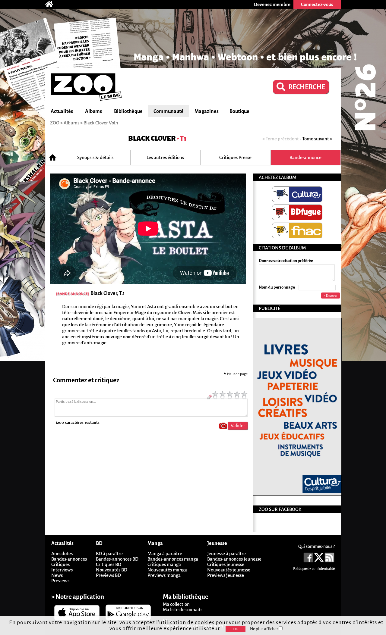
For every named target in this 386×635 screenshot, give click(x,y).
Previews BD (108, 575)
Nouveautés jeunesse (228, 569)
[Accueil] (52, 4)
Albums (93, 111)
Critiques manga (164, 564)
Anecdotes (62, 553)
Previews (60, 580)
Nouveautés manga (167, 569)
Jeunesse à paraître (226, 553)
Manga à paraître (164, 553)
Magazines (207, 111)
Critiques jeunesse (225, 564)
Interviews (62, 569)
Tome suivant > (317, 138)
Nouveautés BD (111, 569)
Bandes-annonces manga (172, 558)
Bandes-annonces (69, 558)
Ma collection (176, 604)
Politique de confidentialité (314, 569)
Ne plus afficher (264, 629)
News (57, 575)
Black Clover (152, 138)
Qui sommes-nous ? (316, 546)
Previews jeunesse (225, 575)
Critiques (60, 564)
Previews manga (164, 575)
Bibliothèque (128, 111)
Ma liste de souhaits (182, 609)
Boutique (239, 111)
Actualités (62, 111)
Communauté (168, 111)
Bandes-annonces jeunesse (234, 558)
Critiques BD (108, 564)
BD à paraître (109, 553)
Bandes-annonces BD (117, 558)
